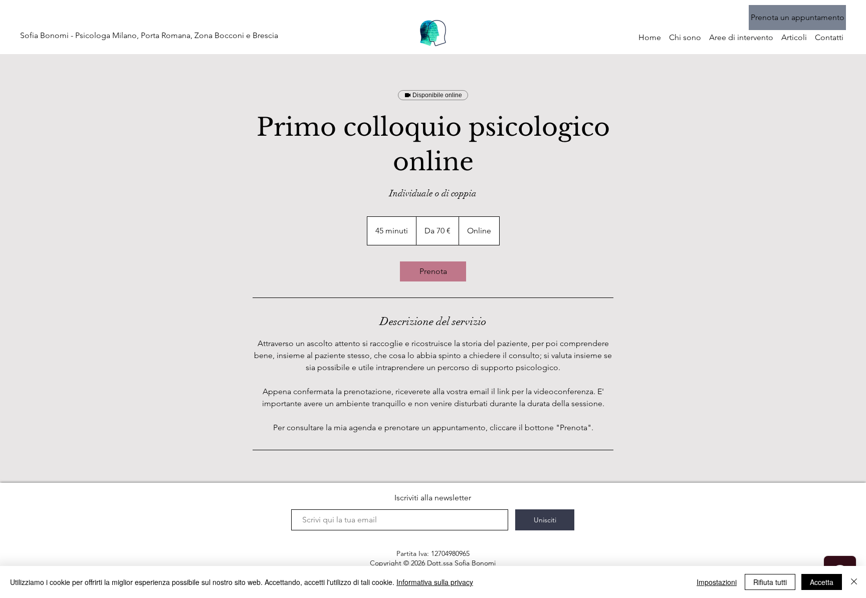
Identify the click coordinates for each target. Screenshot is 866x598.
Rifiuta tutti (770, 582)
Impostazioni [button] (717, 582)
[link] (433, 271)
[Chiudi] (854, 582)
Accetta (821, 582)
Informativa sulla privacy (434, 582)
